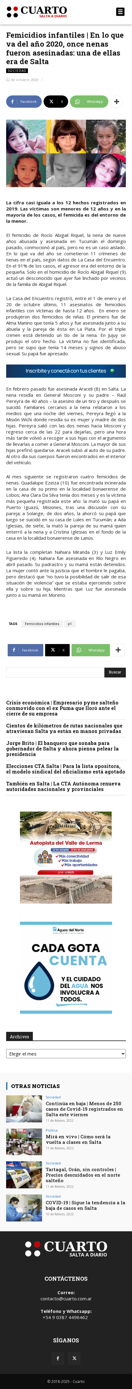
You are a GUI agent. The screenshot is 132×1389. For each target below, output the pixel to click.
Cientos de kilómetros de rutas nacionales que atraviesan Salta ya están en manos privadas (64, 728)
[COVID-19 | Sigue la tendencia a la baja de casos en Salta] (24, 1207)
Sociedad (17, 70)
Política (52, 1130)
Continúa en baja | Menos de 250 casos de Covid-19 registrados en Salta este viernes (84, 1108)
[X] (74, 1358)
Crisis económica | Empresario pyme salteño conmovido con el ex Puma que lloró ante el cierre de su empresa (62, 708)
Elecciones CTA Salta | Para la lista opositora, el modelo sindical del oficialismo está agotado (65, 769)
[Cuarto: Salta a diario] (48, 12)
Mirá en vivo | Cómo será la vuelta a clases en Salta (78, 1139)
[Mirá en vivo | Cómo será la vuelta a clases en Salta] (24, 1142)
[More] (116, 101)
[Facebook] (58, 1358)
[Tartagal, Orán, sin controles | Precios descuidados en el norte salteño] (24, 1174)
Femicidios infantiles (42, 624)
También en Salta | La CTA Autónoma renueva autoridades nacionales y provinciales (63, 786)
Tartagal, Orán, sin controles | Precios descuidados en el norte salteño (83, 1174)
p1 (70, 624)
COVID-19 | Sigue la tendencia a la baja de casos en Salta (85, 1205)
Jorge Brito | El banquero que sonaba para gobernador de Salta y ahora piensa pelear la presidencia (62, 748)
